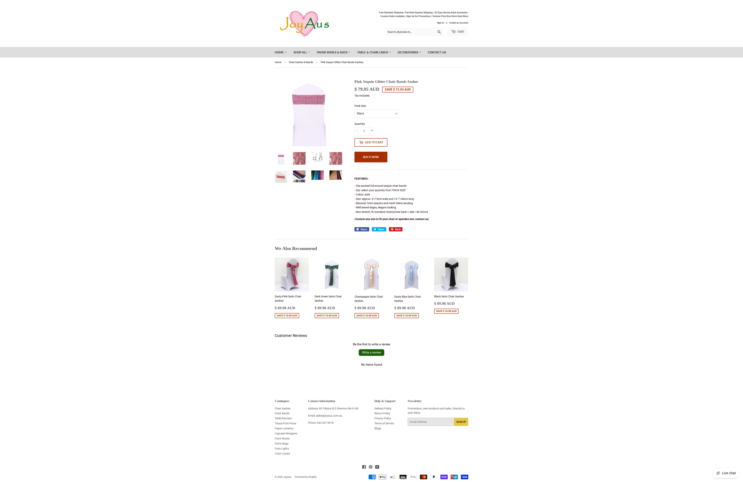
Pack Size (360, 105)
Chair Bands (282, 413)
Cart (460, 31)
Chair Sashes (282, 408)
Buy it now (371, 157)
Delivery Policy (382, 408)
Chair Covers (282, 453)
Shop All (301, 52)
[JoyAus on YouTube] (377, 467)
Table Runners (283, 418)
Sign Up (461, 421)
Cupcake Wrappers (286, 433)
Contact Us (437, 52)
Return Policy (382, 413)
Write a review (371, 352)
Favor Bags (281, 443)
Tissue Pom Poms (285, 423)
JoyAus (287, 476)
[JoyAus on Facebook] (364, 467)
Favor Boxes (282, 438)
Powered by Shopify (306, 476)
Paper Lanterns (284, 428)
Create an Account (458, 22)
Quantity (359, 123)
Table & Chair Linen (373, 52)
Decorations (408, 52)
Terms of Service (384, 423)
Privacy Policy (382, 418)
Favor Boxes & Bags (332, 52)
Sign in (440, 22)
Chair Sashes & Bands (301, 62)
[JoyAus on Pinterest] (371, 467)
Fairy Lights (282, 448)
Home (280, 52)
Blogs (377, 428)
